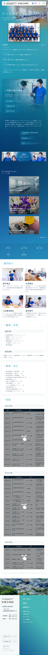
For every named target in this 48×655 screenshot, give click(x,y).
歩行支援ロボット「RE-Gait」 (14, 101)
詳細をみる (43, 237)
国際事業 (24, 254)
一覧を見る (43, 45)
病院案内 (25, 603)
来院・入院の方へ (27, 599)
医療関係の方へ (26, 607)
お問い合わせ (6, 646)
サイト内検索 (26, 619)
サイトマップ (6, 648)
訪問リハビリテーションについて (30, 143)
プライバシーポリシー (8, 650)
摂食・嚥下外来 (11, 111)
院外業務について (26, 138)
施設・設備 (24, 247)
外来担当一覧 (7, 641)
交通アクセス (7, 636)
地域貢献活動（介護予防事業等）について (30, 133)
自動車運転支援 (11, 106)
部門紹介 (8, 247)
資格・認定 (39, 247)
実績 (8, 254)
